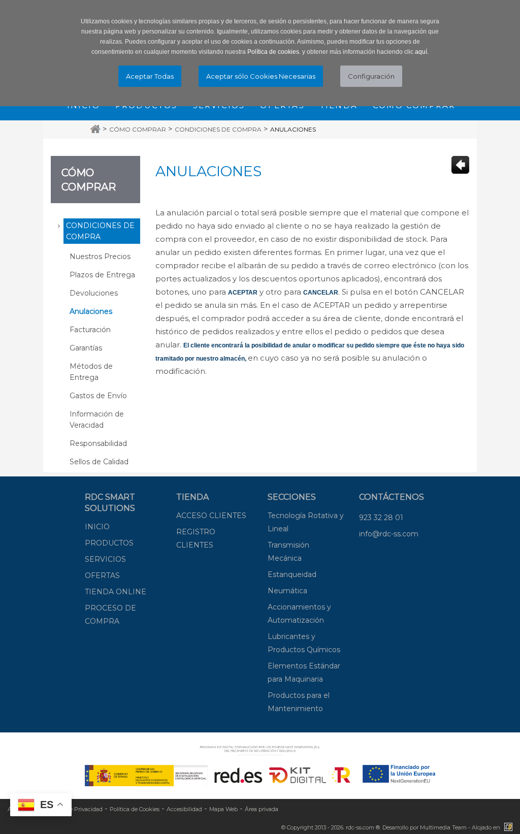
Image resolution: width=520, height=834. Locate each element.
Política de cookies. (274, 51)
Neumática (287, 590)
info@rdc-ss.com (388, 533)
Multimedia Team (443, 827)
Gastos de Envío (98, 395)
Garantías (86, 347)
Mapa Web (223, 809)
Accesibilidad (184, 809)
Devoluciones (94, 293)
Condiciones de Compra (218, 129)
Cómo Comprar (137, 129)
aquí (421, 51)
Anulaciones (293, 129)
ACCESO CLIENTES (211, 515)
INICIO (97, 526)
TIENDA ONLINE (115, 591)
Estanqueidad (292, 574)
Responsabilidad (98, 443)
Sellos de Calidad (99, 461)
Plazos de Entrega (102, 274)
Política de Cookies (134, 809)
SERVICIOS (105, 559)
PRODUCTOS (109, 543)
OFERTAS (102, 575)
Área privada (261, 809)
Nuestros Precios (100, 256)
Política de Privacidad (74, 809)
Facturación (90, 329)
